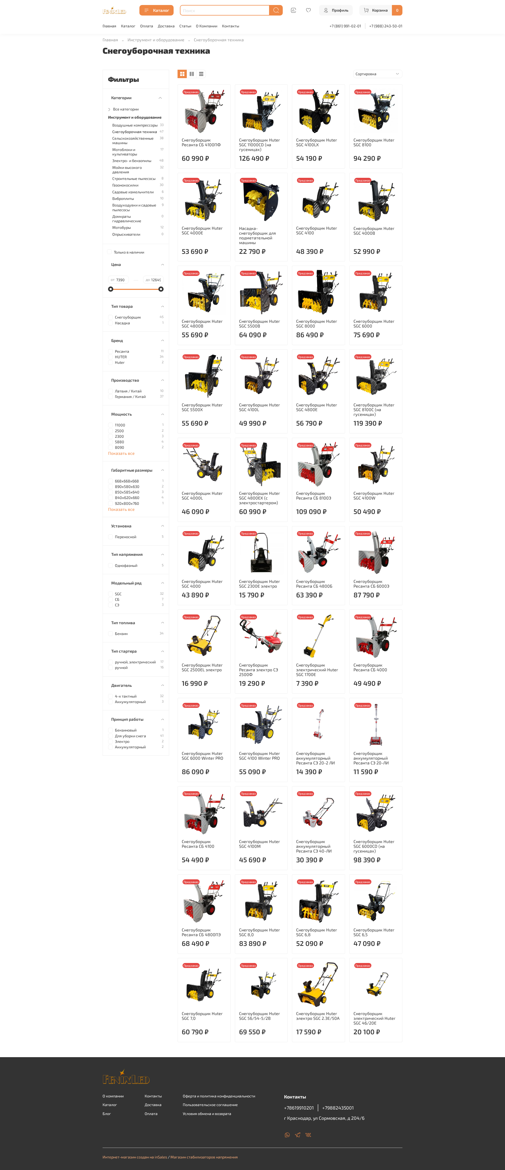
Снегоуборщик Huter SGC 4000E (202, 230)
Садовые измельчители (133, 192)
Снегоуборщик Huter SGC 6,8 (316, 932)
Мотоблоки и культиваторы (124, 151)
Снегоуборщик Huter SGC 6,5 (374, 932)
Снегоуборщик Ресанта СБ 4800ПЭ (201, 932)
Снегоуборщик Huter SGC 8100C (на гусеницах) (374, 409)
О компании (113, 1096)
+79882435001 (338, 1108)
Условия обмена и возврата (207, 1113)
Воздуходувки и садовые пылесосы (134, 207)
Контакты (230, 26)
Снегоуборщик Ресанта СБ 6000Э (371, 583)
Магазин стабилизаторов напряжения (204, 1157)
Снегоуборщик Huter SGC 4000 (202, 583)
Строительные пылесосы (133, 178)
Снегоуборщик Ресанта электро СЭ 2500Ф (258, 669)
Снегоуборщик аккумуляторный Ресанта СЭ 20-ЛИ (371, 758)
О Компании (206, 26)
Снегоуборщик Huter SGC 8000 (316, 323)
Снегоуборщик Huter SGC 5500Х (202, 407)
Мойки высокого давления (127, 169)
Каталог (161, 10)
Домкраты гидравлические (126, 218)
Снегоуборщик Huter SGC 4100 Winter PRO (259, 755)
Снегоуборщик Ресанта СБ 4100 (198, 844)
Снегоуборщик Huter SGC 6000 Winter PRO (202, 755)
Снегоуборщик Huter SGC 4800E (316, 407)
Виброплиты (123, 198)
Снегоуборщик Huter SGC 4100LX (316, 142)
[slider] (111, 289)
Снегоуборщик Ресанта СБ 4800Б (314, 583)
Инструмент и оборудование (156, 39)
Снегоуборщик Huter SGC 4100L (259, 407)
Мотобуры (121, 227)
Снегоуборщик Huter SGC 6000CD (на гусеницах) (374, 846)
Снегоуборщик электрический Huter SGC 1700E (317, 669)
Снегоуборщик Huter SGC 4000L (202, 495)
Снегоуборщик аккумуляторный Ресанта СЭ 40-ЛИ (314, 846)
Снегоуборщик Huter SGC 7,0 (202, 1016)
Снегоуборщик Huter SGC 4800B (202, 323)
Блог (107, 1113)
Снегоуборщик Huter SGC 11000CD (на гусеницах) (259, 144)
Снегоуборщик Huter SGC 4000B (374, 230)
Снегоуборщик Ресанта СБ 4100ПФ (201, 142)
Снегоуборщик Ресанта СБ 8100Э (313, 495)
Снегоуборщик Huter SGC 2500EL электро (202, 667)
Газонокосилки (125, 185)
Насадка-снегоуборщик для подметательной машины (257, 235)
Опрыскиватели (126, 234)
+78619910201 (299, 1108)
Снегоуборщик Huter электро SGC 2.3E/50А (318, 1016)
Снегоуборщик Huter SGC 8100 (374, 142)
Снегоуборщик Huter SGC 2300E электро (259, 583)
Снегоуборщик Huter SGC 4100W (374, 495)
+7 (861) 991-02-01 (345, 26)
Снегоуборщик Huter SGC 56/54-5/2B (259, 1016)
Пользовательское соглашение (210, 1104)
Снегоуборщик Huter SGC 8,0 (259, 932)
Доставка (166, 26)
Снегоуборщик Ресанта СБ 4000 (370, 667)
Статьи (185, 26)
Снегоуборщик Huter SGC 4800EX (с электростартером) (259, 498)
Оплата (146, 26)
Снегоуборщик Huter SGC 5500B (259, 323)
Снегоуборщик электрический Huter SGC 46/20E (374, 1018)
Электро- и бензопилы (131, 160)
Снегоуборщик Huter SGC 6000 (374, 323)
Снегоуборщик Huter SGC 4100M (259, 844)
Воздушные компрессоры (135, 125)
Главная (109, 26)
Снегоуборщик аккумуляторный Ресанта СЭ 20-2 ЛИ (315, 758)
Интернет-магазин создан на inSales (135, 1157)
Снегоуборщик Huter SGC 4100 (316, 230)
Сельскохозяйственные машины (133, 140)
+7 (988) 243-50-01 (385, 26)
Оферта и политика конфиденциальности (219, 1096)
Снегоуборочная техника (134, 131)
